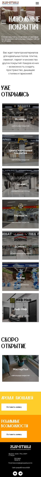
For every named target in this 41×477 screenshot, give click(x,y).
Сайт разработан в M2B (21, 467)
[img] (3, 22)
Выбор (20, 278)
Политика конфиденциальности (20, 463)
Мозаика (20, 119)
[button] (14, 407)
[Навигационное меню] (37, 3)
